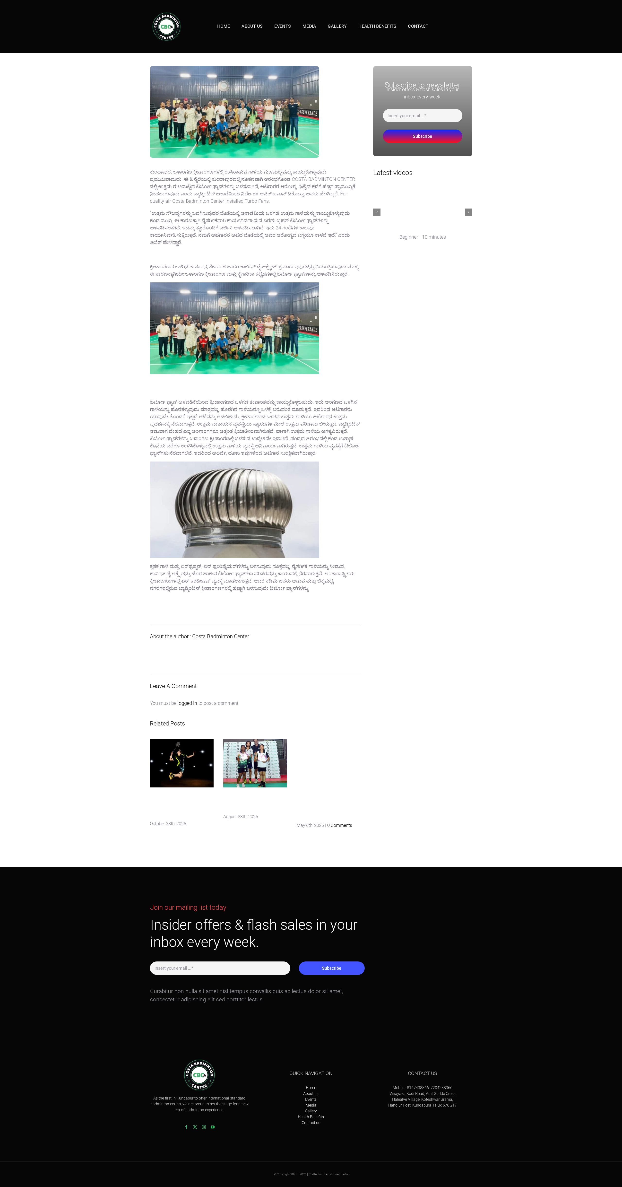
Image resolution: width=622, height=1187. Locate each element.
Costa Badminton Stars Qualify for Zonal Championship (252, 802)
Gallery (311, 1111)
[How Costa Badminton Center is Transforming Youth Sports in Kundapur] (182, 763)
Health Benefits (311, 1117)
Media (311, 1105)
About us (311, 1093)
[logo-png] (166, 12)
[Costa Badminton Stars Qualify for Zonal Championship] (255, 763)
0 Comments (339, 825)
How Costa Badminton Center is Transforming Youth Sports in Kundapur (179, 805)
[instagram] (204, 1127)
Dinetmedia (340, 1174)
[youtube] (213, 1127)
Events (311, 1099)
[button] (376, 212)
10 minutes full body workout (409, 229)
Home (311, 1087)
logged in (187, 703)
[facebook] (186, 1127)
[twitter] (195, 1127)
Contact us (311, 1122)
